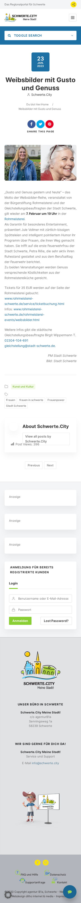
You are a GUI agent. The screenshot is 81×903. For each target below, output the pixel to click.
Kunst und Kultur (23, 386)
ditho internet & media (39, 896)
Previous (34, 465)
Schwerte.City (41, 94)
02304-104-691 (16, 340)
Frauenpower (56, 400)
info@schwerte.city (45, 763)
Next (50, 465)
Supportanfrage (35, 882)
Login (13, 583)
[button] (8, 895)
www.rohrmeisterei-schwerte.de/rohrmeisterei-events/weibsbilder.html (24, 314)
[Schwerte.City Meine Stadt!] (21, 17)
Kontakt (62, 882)
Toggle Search (27, 35)
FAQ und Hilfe (29, 874)
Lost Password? (56, 621)
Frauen (10, 400)
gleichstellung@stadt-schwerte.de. (30, 346)
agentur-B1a (35, 891)
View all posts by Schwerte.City (38, 438)
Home (45, 104)
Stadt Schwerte (16, 405)
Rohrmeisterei (14, 219)
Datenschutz (58, 874)
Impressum (63, 896)
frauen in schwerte (31, 400)
